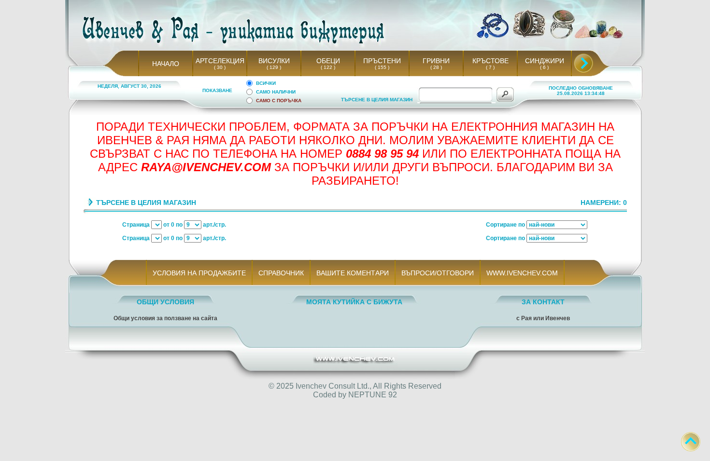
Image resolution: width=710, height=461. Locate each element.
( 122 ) (328, 67)
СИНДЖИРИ (544, 61)
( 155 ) (382, 67)
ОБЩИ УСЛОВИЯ (165, 302)
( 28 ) (436, 67)
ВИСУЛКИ (274, 61)
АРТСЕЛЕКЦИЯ (220, 61)
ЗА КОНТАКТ (543, 302)
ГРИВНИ (436, 61)
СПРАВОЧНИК (281, 273)
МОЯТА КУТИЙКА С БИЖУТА (354, 302)
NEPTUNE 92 (372, 395)
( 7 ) (490, 67)
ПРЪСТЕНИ (382, 61)
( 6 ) (544, 67)
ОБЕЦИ (328, 61)
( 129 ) (273, 67)
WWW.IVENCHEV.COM (522, 273)
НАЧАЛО (165, 64)
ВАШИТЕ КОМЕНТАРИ (353, 273)
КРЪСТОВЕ (490, 61)
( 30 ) (220, 67)
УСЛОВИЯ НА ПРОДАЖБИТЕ (199, 273)
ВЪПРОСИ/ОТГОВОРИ (438, 273)
